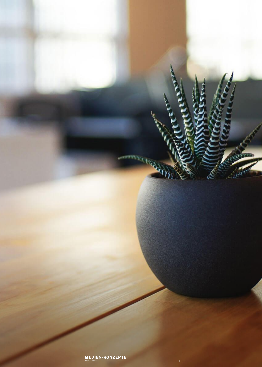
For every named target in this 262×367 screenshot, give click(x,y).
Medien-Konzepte (106, 357)
